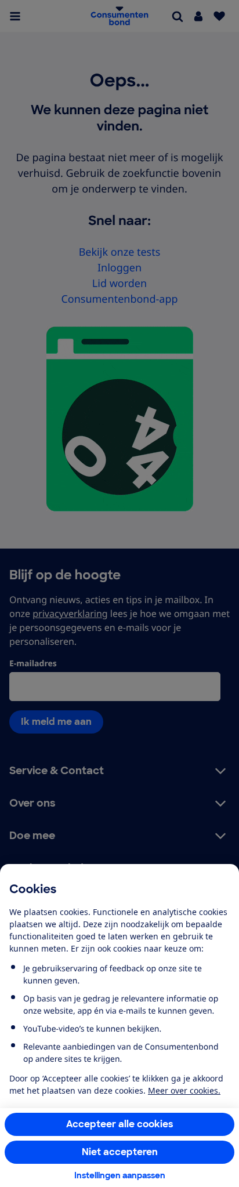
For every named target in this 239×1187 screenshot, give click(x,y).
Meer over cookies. (184, 1090)
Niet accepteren (120, 1152)
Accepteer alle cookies (119, 1124)
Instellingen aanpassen (119, 1175)
